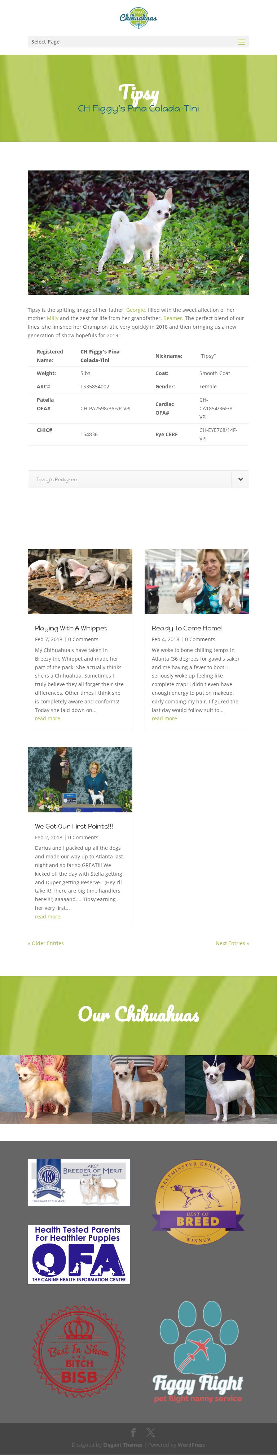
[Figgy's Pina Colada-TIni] (138, 294)
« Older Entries (46, 943)
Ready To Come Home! (187, 628)
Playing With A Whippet (71, 628)
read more (47, 718)
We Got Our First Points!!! (74, 826)
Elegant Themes (122, 1444)
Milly (52, 318)
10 (166, 280)
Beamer (172, 318)
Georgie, (136, 309)
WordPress (191, 1444)
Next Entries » (232, 943)
